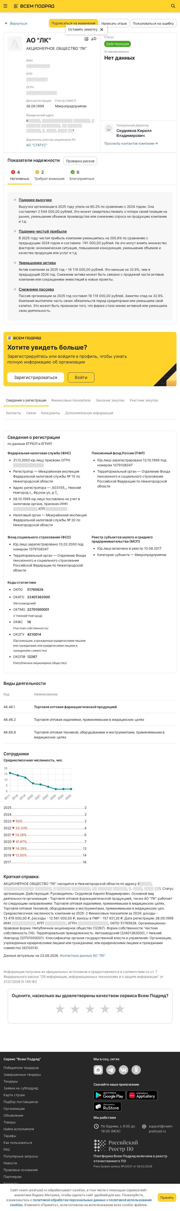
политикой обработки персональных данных (69, 1200)
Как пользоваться (18, 1143)
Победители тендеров (21, 1068)
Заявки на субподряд (21, 1088)
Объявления (13, 1115)
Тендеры (11, 1081)
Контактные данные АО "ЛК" (82, 955)
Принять (167, 1197)
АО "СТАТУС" (36, 145)
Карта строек (14, 1095)
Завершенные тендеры (22, 1074)
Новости (10, 1163)
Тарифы (10, 1136)
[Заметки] (86, 39)
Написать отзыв (114, 23)
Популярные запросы (21, 1156)
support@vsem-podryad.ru (161, 1128)
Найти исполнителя (19, 1129)
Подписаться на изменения (73, 23)
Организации (14, 1109)
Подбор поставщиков (21, 1102)
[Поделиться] (94, 39)
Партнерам (13, 1177)
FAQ (7, 1149)
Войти (81, 377)
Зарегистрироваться (35, 377)
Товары (10, 1122)
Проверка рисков (80, 161)
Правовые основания (21, 1170)
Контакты (11, 1183)
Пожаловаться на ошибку (153, 23)
